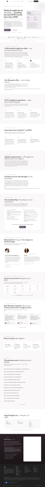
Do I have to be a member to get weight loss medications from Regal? (14, 382)
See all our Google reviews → (22, 327)
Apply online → (31, 295)
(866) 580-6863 (21, 422)
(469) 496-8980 (21, 423)
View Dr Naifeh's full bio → (8, 266)
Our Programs (18, 1)
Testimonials (22, 1)
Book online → (26, 472)
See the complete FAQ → (22, 404)
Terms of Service (20, 485)
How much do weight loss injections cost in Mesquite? (12, 374)
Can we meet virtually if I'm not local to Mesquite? (11, 398)
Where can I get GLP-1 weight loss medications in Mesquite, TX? (14, 371)
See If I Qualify (36, 1)
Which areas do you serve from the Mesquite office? (12, 395)
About (15, 1)
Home (12, 1)
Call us (25, 468)
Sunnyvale (22, 286)
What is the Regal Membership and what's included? (12, 379)
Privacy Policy (17, 485)
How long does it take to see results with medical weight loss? (13, 387)
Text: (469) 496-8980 (27, 469)
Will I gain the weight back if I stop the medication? (12, 390)
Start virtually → (19, 429)
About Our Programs (36, 468)
